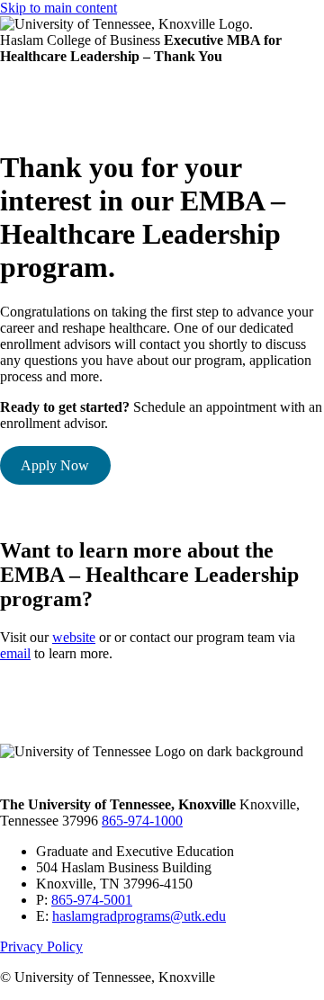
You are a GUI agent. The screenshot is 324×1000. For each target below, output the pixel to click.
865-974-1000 (142, 820)
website (73, 637)
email (15, 653)
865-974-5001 (91, 899)
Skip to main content (58, 7)
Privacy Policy (41, 946)
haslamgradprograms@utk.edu (139, 916)
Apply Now (55, 465)
